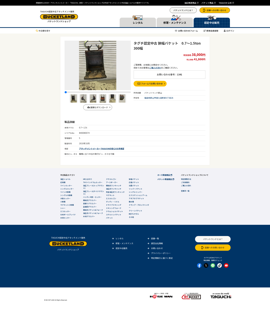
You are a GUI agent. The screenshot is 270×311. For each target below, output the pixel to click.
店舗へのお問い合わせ (216, 10)
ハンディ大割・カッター (92, 197)
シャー (62, 208)
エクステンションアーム (138, 195)
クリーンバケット (135, 210)
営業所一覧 (185, 191)
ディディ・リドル (112, 201)
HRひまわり (87, 179)
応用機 (62, 182)
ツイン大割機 (65, 192)
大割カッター (65, 198)
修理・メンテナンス (124, 243)
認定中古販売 (121, 248)
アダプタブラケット (136, 198)
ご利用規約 (185, 182)
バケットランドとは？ (183, 10)
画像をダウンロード (99, 107)
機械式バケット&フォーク (93, 210)
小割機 (62, 201)
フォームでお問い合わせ (152, 83)
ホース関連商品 (163, 175)
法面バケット (134, 185)
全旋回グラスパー (90, 206)
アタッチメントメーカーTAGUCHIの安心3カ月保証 (101, 148)
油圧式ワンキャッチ (113, 189)
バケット (109, 218)
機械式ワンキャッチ (113, 185)
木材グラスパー (89, 216)
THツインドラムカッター (92, 182)
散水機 (131, 201)
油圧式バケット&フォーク (93, 213)
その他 (131, 217)
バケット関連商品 (164, 179)
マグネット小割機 (67, 205)
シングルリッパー (135, 192)
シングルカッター (67, 189)
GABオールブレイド (68, 214)
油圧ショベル (65, 179)
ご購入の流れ (155, 67)
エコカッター (65, 211)
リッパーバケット (135, 189)
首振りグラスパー (90, 203)
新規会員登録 (212, 30)
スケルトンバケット (113, 214)
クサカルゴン (111, 179)
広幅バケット (134, 182)
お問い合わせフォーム (188, 30)
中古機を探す (44, 30)
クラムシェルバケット (114, 211)
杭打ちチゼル (134, 214)
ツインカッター (66, 185)
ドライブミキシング (113, 205)
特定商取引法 (186, 179)
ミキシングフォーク (113, 208)
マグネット (110, 195)
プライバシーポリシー (161, 253)
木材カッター (65, 218)
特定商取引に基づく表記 (162, 258)
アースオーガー (112, 182)
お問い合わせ (157, 248)
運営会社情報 (157, 243)
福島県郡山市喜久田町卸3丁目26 (158, 97)
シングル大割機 (66, 195)
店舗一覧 (155, 238)
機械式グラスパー (90, 200)
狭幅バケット (134, 179)
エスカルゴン (111, 198)
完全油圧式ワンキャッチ (115, 192)
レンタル (119, 238)
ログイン (230, 30)
